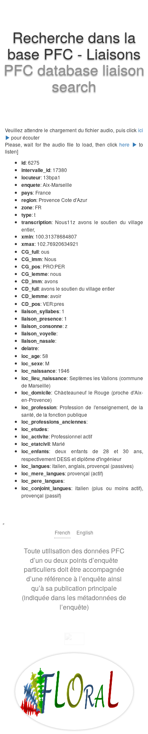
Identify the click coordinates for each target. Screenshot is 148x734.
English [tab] (84, 532)
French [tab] (62, 532)
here (125, 144)
